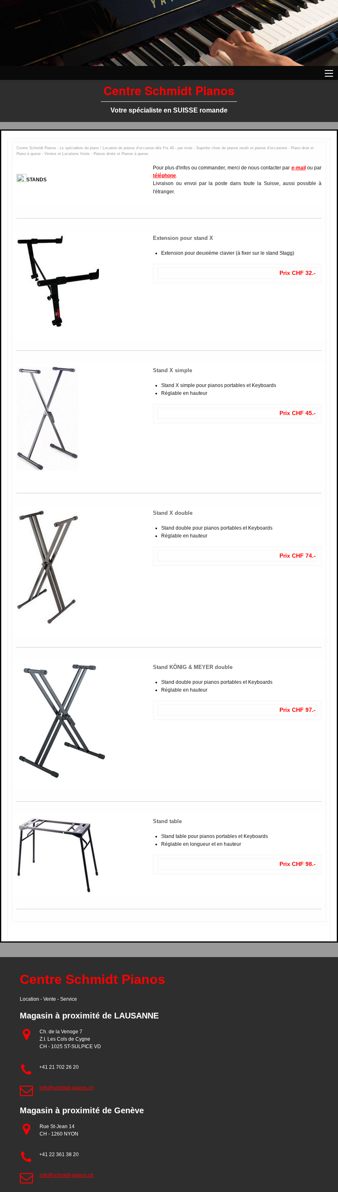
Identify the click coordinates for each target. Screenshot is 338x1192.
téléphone (164, 175)
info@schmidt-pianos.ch (67, 1088)
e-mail (298, 168)
